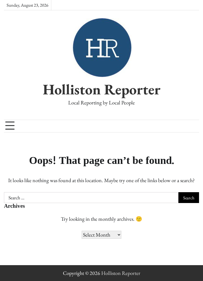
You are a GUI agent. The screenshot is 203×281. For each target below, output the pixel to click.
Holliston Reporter (101, 89)
